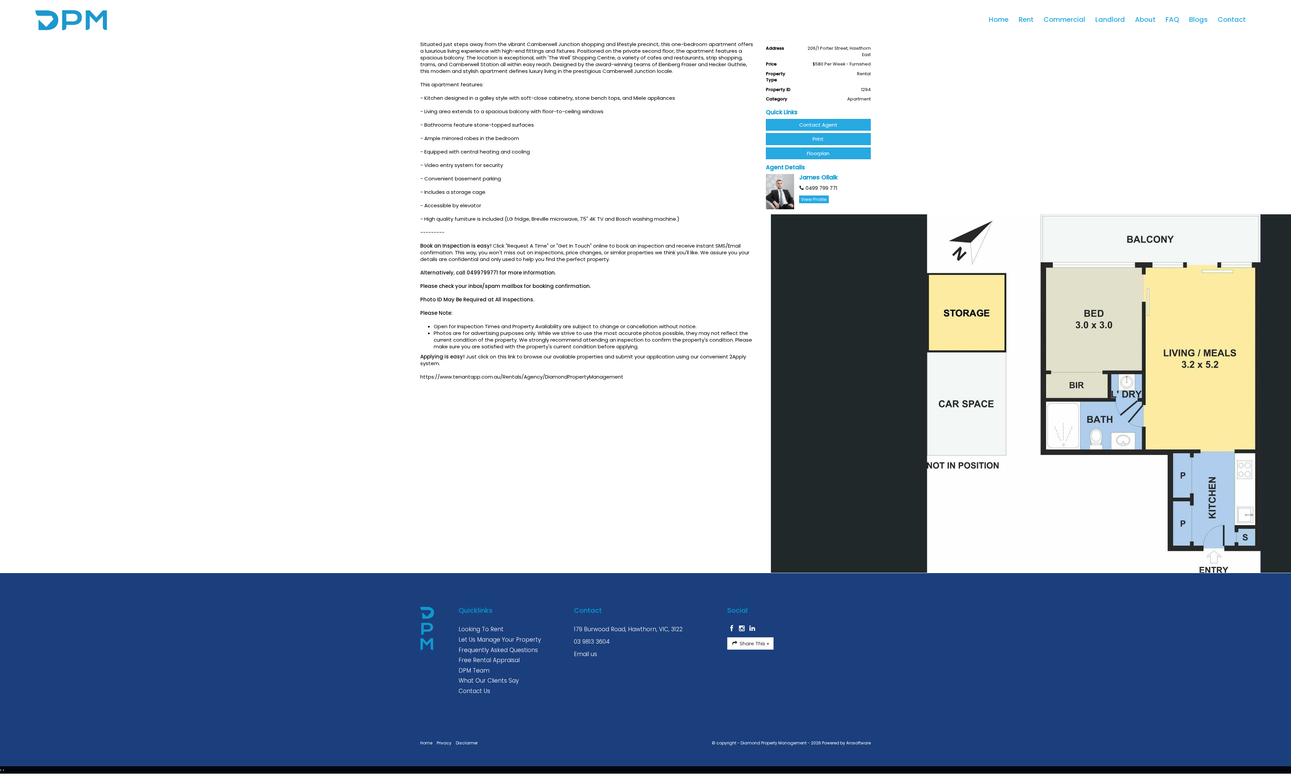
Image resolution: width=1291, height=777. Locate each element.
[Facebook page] (732, 629)
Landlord (1110, 19)
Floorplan (818, 153)
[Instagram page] (743, 629)
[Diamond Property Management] (58, 19)
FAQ (1172, 19)
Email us (585, 654)
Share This (752, 643)
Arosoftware (858, 743)
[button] (818, 139)
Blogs (1198, 19)
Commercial (1064, 19)
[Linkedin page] (752, 629)
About (1145, 19)
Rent (1026, 19)
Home (999, 19)
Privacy (444, 743)
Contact (1232, 19)
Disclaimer (467, 743)
